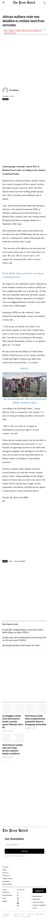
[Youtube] (18, 903)
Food (4, 898)
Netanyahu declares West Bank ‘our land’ (21, 645)
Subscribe (24, 851)
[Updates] (6, 90)
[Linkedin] (34, 104)
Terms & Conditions (39, 905)
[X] (17, 104)
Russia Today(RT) (20, 561)
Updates (12, 31)
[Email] (45, 104)
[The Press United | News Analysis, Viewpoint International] (27, 2)
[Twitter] (18, 895)
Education (5, 892)
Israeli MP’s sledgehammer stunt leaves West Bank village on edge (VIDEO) (22, 631)
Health (4, 901)
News (10, 561)
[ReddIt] (23, 104)
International (37, 896)
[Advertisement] (24, 60)
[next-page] (7, 761)
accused (38, 444)
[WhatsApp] (28, 104)
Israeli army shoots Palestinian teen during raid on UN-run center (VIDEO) (24, 638)
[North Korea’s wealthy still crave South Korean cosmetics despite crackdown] (13, 738)
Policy (35, 908)
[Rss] (18, 905)
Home (6, 31)
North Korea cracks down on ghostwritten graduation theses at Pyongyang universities (35, 720)
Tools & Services (38, 902)
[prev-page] (3, 761)
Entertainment (7, 895)
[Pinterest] (39, 104)
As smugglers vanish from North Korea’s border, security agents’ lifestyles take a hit (12, 722)
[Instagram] (18, 900)
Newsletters (36, 899)
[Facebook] (12, 104)
